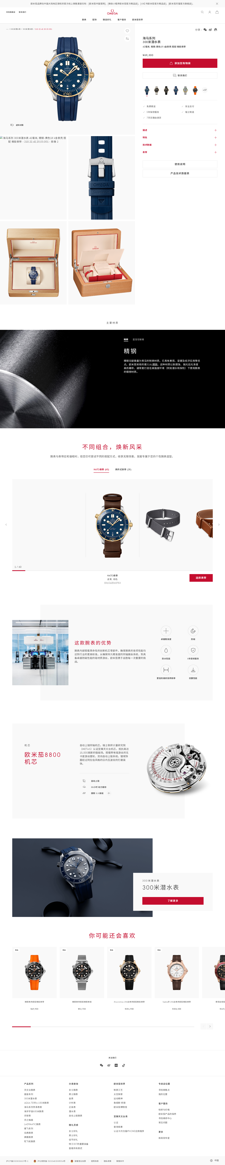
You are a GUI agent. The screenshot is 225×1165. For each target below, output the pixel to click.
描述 (145, 130)
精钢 (155, 364)
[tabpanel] (112, 525)
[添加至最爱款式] (127, 31)
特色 (145, 137)
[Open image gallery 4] (33, 263)
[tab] (126, 339)
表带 (145, 152)
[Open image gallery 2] (33, 178)
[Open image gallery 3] (101, 178)
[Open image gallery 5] (101, 263)
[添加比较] (127, 39)
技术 (147, 144)
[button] (67, 79)
